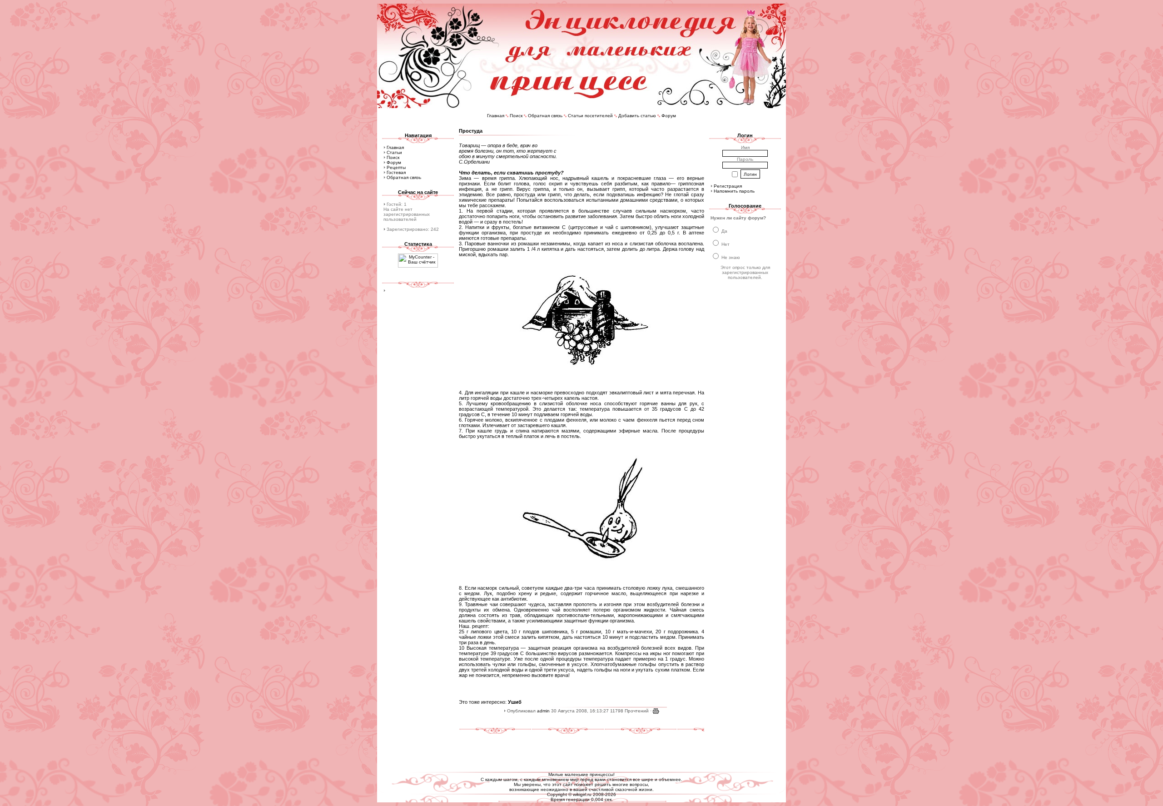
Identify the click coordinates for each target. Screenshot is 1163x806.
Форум (668, 115)
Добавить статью (637, 115)
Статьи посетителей (590, 115)
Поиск (516, 115)
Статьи (394, 152)
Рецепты (396, 167)
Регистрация (728, 186)
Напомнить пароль (734, 191)
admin (543, 710)
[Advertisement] (581, 749)
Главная (495, 115)
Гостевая (396, 172)
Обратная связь (545, 115)
